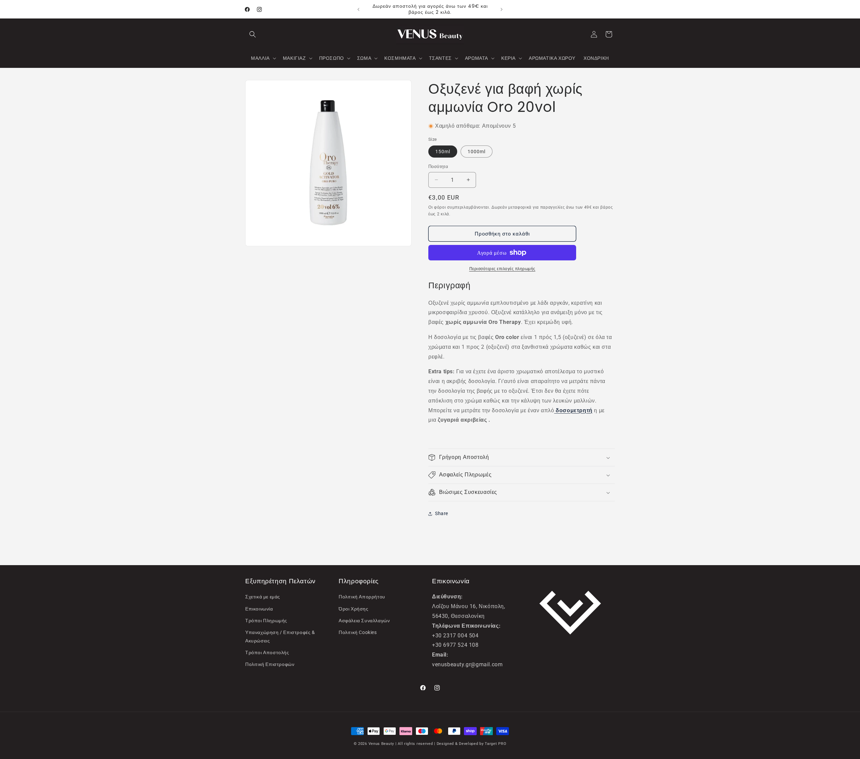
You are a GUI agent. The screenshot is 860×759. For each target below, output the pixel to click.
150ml (442, 151)
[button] (252, 34)
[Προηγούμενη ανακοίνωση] (358, 9)
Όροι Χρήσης (354, 609)
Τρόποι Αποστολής (267, 652)
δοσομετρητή (574, 410)
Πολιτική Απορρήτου (362, 596)
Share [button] (441, 513)
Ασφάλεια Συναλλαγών (364, 620)
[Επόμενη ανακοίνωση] (501, 9)
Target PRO (495, 744)
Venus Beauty (381, 744)
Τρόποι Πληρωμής (266, 620)
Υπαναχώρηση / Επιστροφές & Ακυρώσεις (280, 636)
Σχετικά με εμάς (262, 596)
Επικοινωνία (259, 609)
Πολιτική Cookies (358, 632)
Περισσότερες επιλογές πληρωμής (502, 268)
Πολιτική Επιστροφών (269, 664)
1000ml (476, 151)
